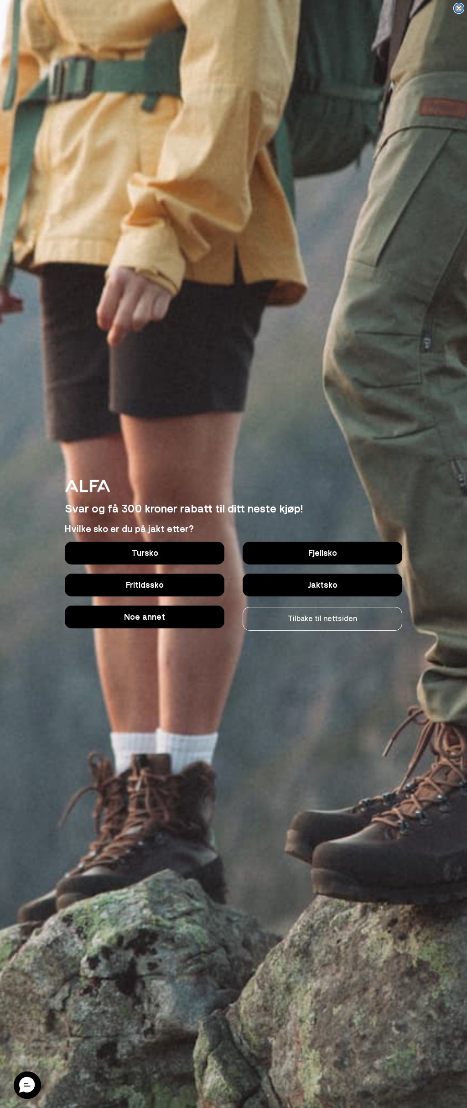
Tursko (144, 553)
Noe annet (144, 617)
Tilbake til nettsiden (322, 619)
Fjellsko (322, 553)
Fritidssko (145, 585)
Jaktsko (322, 585)
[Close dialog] (458, 8)
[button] (27, 1085)
